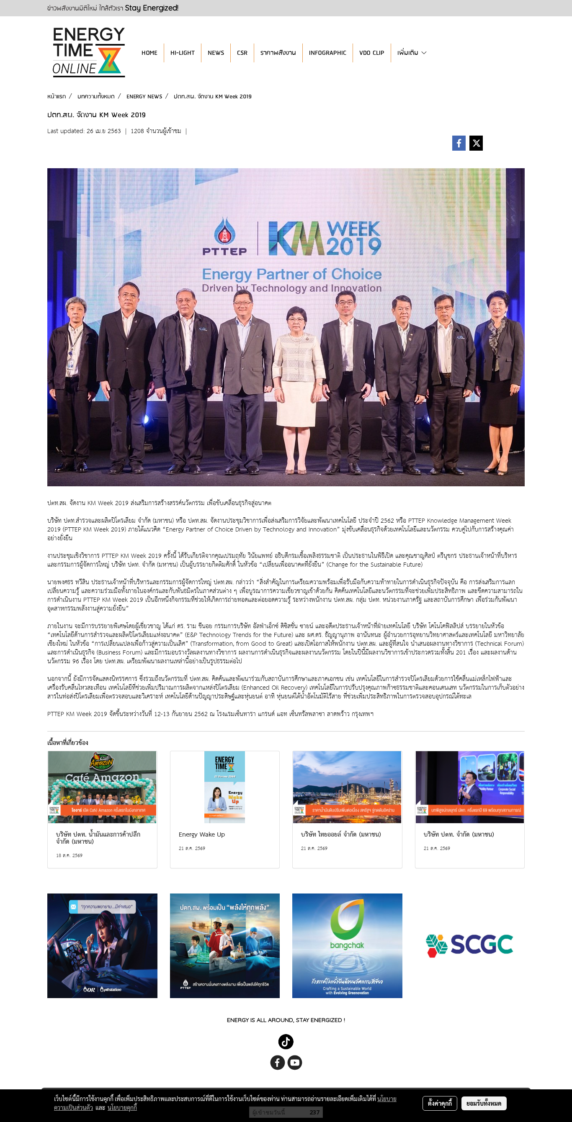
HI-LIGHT (182, 53)
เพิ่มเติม (408, 53)
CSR (242, 53)
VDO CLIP (371, 53)
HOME (149, 53)
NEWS (216, 53)
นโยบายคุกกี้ (122, 1107)
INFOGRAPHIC (327, 53)
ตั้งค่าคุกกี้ (440, 1103)
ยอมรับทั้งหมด (484, 1103)
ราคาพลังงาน (278, 53)
